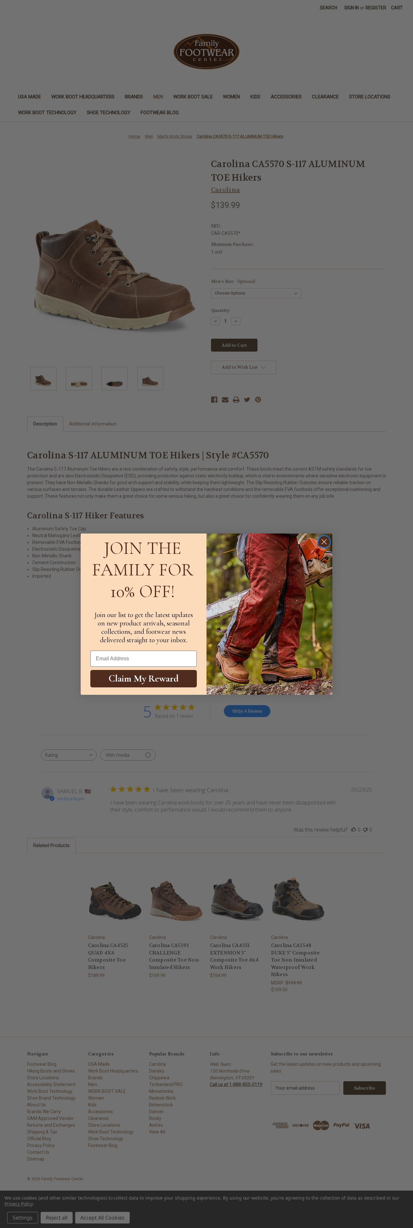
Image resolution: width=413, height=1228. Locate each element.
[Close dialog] (324, 541)
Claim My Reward (144, 678)
